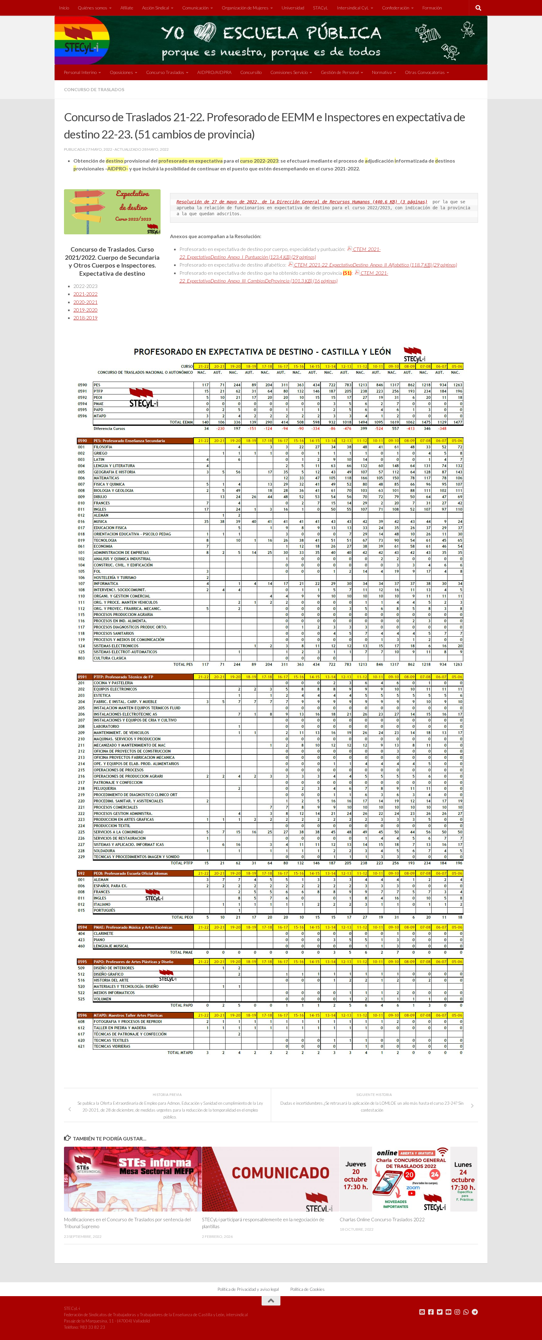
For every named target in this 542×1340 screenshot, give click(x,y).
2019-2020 (85, 310)
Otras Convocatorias (425, 72)
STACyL (320, 7)
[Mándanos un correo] (422, 1312)
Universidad (293, 7)
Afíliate (126, 7)
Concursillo (251, 72)
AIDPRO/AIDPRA (214, 72)
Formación (432, 7)
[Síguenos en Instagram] (457, 1312)
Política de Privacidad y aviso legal (248, 1289)
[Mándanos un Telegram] (475, 1312)
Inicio (64, 7)
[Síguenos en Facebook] (431, 1312)
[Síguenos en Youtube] (448, 1312)
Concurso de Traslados (94, 89)
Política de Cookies (307, 1289)
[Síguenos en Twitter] (440, 1312)
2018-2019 (85, 318)
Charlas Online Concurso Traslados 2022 (382, 1219)
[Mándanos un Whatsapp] (466, 1312)
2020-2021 (85, 302)
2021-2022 (85, 294)
